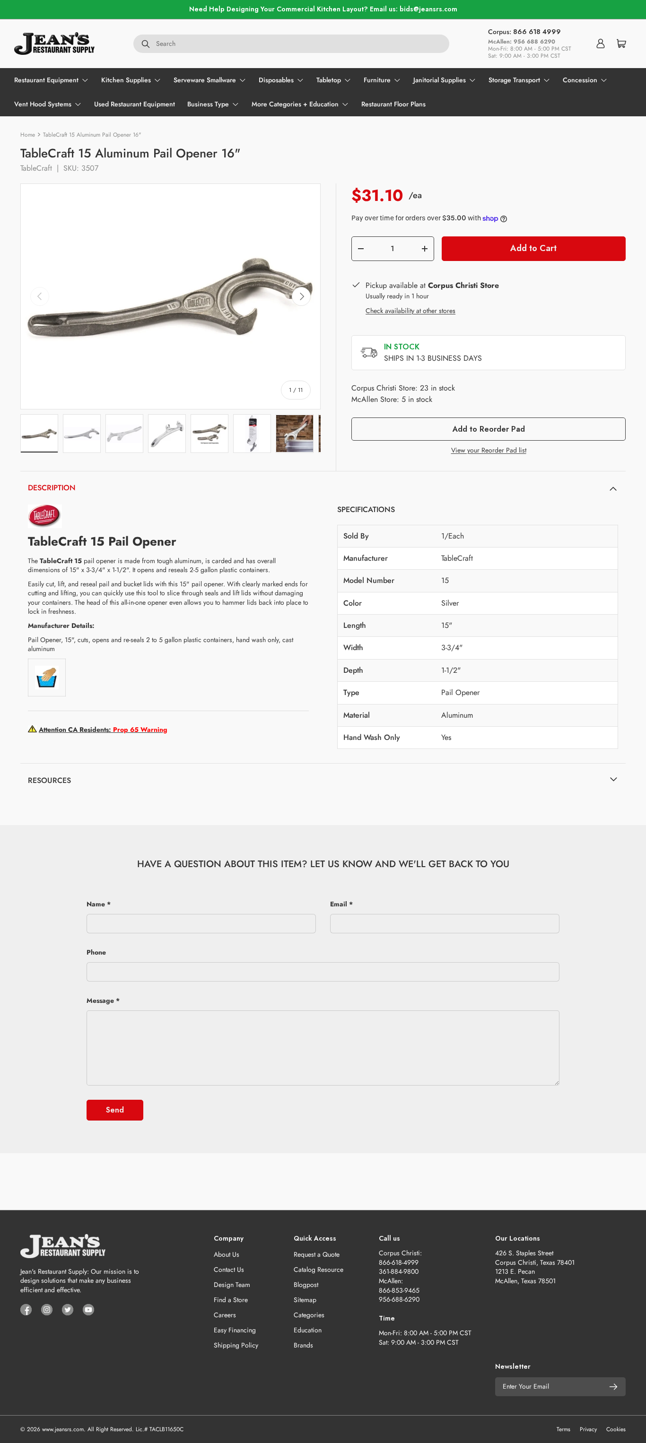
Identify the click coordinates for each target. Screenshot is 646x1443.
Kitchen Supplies (126, 80)
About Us (226, 1254)
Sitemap (305, 1299)
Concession (580, 80)
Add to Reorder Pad (489, 429)
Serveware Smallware (205, 80)
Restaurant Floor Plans (393, 104)
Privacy (588, 1429)
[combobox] (291, 43)
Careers (225, 1315)
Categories (309, 1315)
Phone (96, 952)
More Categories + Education (295, 104)
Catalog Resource (318, 1269)
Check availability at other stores (410, 310)
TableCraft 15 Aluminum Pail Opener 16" (92, 134)
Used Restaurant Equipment (134, 104)
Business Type (208, 104)
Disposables (276, 80)
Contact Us (229, 1269)
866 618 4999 (537, 31)
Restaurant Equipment (46, 80)
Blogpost (306, 1284)
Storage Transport (514, 80)
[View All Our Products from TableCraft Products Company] (45, 508)
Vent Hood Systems (42, 104)
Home (27, 134)
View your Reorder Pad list (488, 450)
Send (115, 1109)
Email (338, 904)
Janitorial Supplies (439, 80)
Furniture (377, 80)
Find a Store (231, 1299)
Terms (563, 1429)
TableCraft (36, 168)
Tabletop (328, 80)
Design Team (232, 1284)
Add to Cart (533, 248)
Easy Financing (235, 1330)
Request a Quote (317, 1254)
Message (100, 1000)
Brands (303, 1345)
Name (96, 904)
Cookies (616, 1429)
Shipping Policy (236, 1345)
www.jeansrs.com (63, 1429)
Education (308, 1330)
